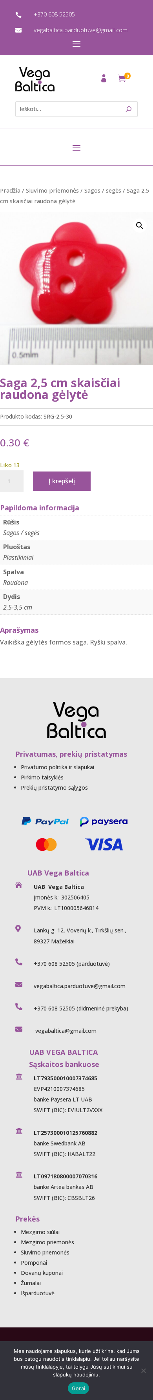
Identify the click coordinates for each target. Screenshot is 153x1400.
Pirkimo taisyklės (42, 777)
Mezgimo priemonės (47, 1242)
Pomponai (34, 1262)
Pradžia (10, 190)
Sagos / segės (102, 190)
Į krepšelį (62, 481)
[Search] (129, 109)
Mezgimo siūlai (40, 1232)
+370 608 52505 (54, 14)
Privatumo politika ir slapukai (57, 767)
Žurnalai (31, 1283)
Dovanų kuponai (42, 1272)
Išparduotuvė (38, 1293)
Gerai (78, 1388)
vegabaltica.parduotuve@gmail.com (81, 30)
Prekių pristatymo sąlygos (54, 787)
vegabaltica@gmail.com (65, 1030)
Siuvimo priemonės (52, 190)
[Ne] (143, 1371)
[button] (140, 225)
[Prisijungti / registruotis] (104, 81)
